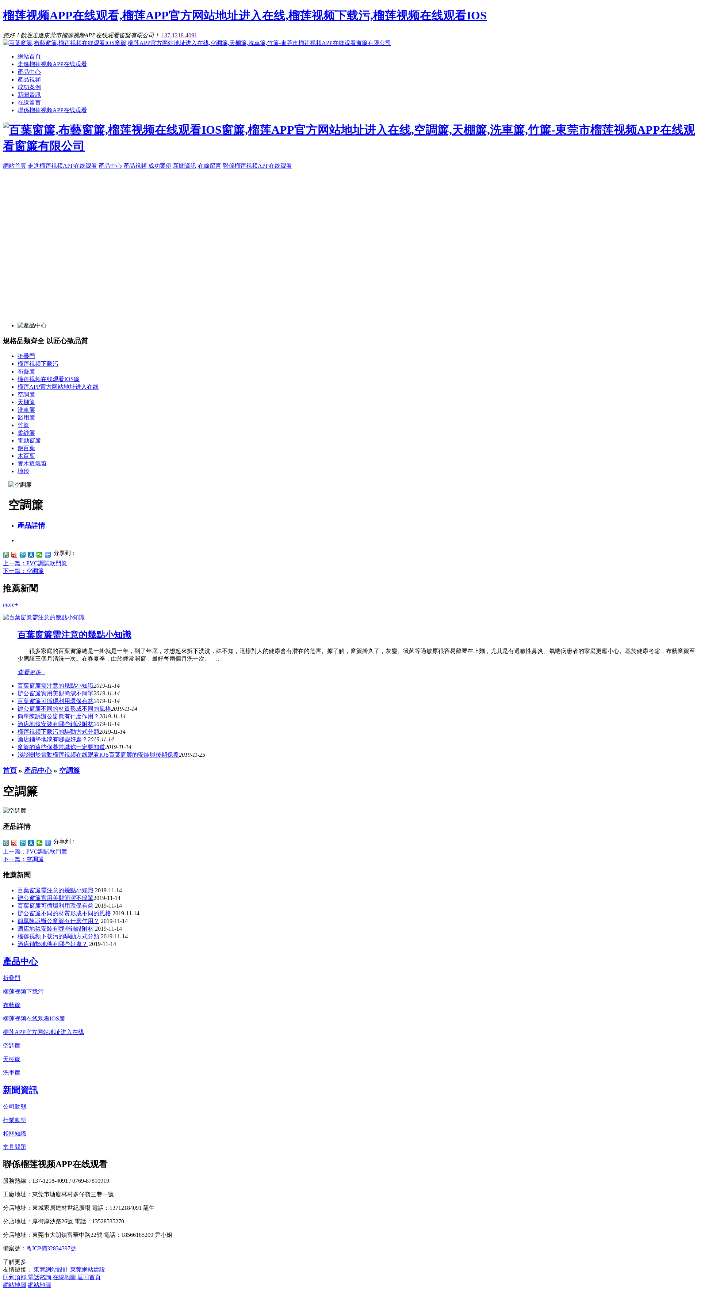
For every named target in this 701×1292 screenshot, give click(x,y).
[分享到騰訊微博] (23, 555)
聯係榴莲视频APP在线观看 (52, 110)
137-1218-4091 (179, 35)
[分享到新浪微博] (14, 555)
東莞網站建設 (87, 1269)
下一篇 (23, 571)
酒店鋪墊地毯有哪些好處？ (53, 739)
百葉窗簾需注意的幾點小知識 (74, 634)
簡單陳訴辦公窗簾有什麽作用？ (58, 921)
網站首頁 (29, 56)
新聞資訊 (29, 95)
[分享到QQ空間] (6, 555)
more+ (11, 604)
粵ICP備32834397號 (51, 1248)
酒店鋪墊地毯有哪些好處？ (53, 944)
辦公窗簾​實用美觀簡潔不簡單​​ (55, 693)
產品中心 (29, 72)
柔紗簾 (26, 433)
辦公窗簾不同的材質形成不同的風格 (64, 709)
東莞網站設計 (51, 1269)
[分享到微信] (40, 555)
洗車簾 (26, 410)
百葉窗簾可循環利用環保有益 (55, 701)
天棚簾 (26, 402)
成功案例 (29, 87)
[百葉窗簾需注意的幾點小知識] (44, 617)
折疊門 (26, 356)
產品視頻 (29, 79)
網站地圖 (14, 1285)
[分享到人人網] (31, 555)
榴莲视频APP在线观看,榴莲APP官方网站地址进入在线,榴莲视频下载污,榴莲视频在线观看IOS (245, 15)
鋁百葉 (26, 448)
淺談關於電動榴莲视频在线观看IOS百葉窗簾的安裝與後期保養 (98, 755)
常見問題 (14, 1147)
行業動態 (14, 1120)
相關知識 (14, 1133)
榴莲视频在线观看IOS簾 (49, 379)
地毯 (23, 471)
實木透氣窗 (32, 463)
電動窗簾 (29, 440)
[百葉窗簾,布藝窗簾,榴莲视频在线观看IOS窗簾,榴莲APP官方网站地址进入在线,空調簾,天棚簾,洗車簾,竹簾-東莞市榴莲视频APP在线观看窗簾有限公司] (197, 43)
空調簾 (26, 394)
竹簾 (23, 425)
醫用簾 (26, 417)
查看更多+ (31, 672)
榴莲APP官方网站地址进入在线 (58, 387)
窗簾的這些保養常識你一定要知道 (61, 747)
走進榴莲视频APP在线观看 (52, 64)
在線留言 (29, 102)
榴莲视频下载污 (38, 364)
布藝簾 (26, 371)
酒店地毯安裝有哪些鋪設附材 (55, 724)
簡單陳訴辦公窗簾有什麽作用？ (58, 716)
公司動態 (14, 1106)
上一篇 (35, 563)
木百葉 (26, 456)
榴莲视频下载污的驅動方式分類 (58, 732)
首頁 (10, 770)
